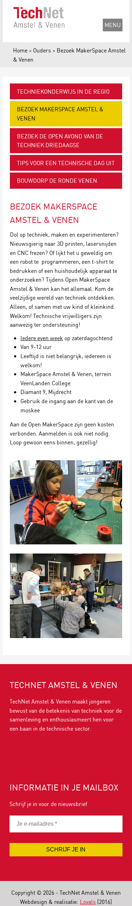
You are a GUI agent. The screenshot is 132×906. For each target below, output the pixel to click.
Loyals (88, 901)
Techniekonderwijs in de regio (63, 91)
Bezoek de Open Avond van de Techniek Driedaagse (60, 140)
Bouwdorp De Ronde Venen (57, 180)
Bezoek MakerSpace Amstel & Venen (60, 113)
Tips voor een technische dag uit (66, 163)
